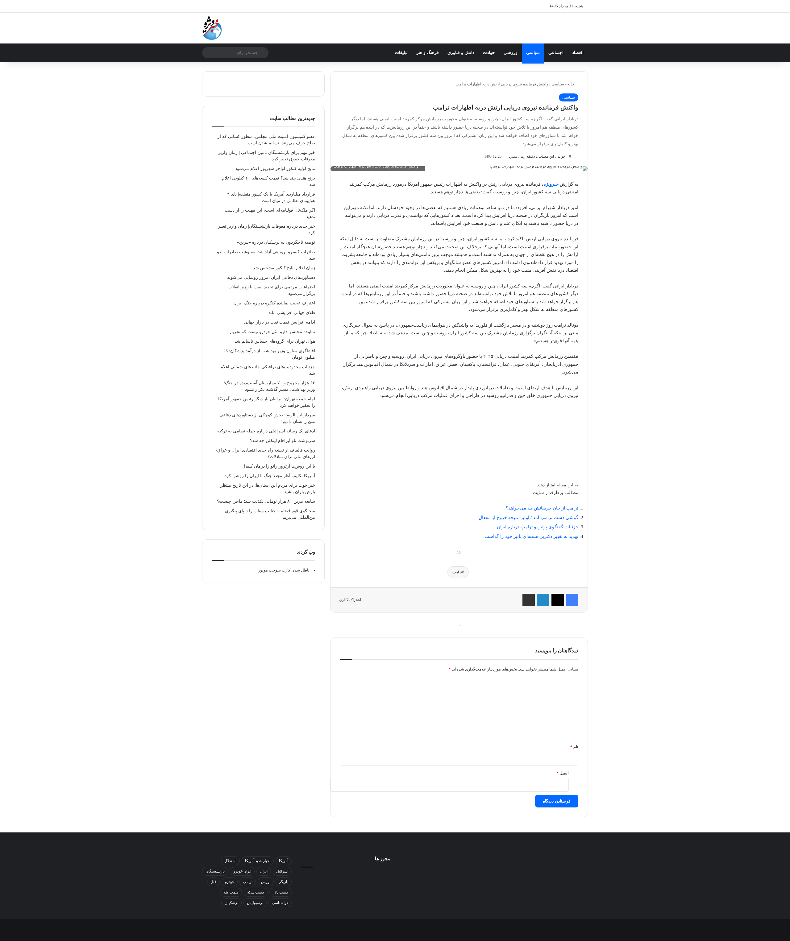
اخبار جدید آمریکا (257, 861)
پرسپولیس (255, 903)
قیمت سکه (255, 892)
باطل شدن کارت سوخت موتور (284, 570)
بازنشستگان (215, 871)
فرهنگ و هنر (427, 52)
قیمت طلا (231, 892)
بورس (265, 882)
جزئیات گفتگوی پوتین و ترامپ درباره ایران (537, 526)
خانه (571, 84)
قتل (213, 882)
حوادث (489, 52)
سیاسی (533, 52)
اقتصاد (578, 52)
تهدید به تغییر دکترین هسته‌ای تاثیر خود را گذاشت (531, 536)
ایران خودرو (242, 871)
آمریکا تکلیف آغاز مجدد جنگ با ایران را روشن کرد (270, 475)
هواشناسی (280, 903)
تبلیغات (401, 52)
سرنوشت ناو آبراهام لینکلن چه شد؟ (282, 440)
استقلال (230, 861)
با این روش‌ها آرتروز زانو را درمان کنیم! (279, 466)
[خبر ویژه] (212, 28)
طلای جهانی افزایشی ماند (291, 312)
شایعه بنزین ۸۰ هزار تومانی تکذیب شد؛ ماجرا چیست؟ (266, 501)
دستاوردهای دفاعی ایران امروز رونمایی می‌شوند (271, 277)
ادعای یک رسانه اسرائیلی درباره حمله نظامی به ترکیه (266, 431)
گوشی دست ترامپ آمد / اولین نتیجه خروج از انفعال (528, 517)
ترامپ (457, 572)
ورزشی (511, 52)
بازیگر (283, 882)
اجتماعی (555, 52)
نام (574, 747)
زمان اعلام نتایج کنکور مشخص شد (284, 268)
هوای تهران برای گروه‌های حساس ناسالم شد (275, 341)
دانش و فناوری (460, 52)
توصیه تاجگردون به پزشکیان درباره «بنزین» (276, 242)
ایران (264, 871)
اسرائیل (282, 871)
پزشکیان (231, 903)
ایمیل (562, 773)
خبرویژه (551, 184)
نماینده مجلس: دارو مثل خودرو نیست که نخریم (272, 331)
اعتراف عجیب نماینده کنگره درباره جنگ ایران (274, 303)
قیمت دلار (280, 892)
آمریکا (283, 861)
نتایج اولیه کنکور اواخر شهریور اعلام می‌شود (275, 168)
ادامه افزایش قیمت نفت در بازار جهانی (279, 322)
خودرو (229, 882)
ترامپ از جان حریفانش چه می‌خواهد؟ (542, 508)
